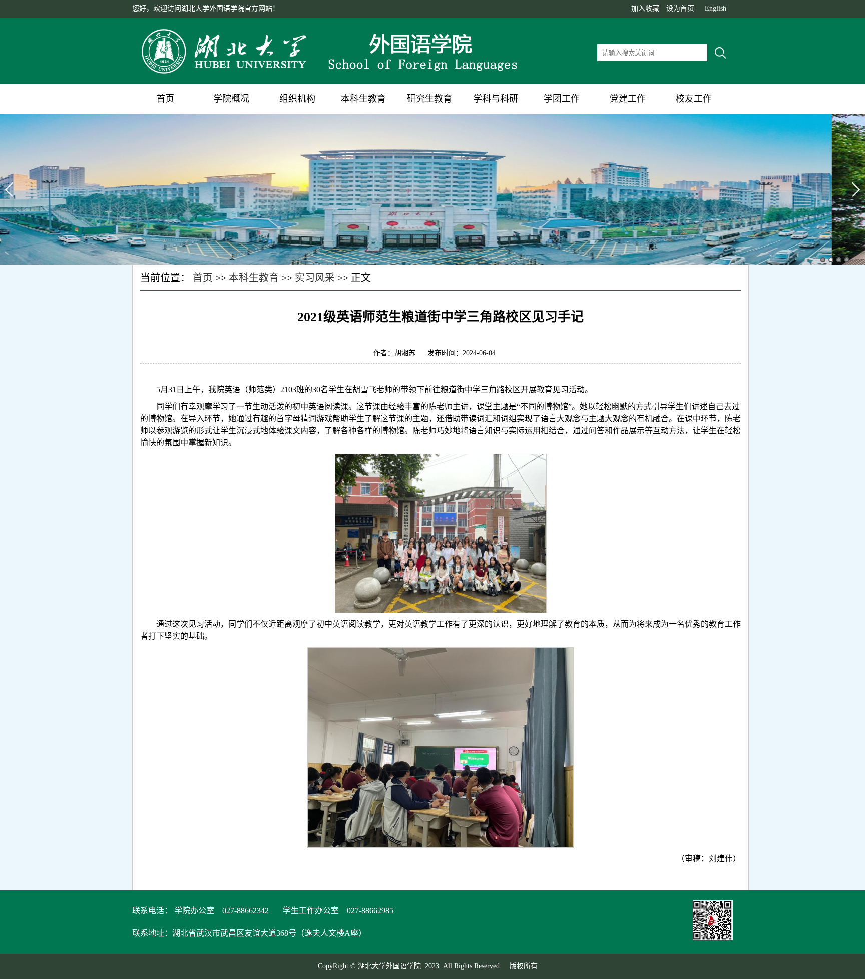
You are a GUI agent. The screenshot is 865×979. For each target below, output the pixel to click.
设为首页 (680, 8)
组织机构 (297, 99)
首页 (165, 99)
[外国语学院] (332, 74)
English (715, 8)
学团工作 (562, 99)
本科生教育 (363, 99)
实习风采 (315, 277)
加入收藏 (645, 8)
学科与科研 (495, 99)
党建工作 (628, 99)
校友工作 (694, 99)
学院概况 (231, 99)
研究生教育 (429, 99)
